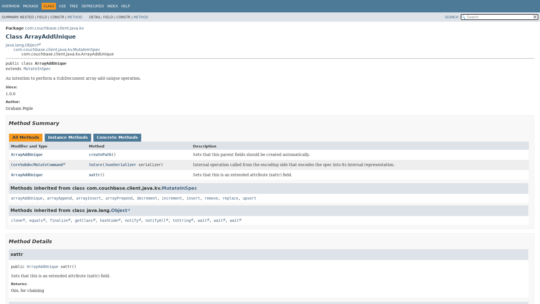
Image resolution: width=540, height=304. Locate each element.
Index (112, 6)
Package (31, 6)
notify (131, 220)
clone (16, 220)
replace (230, 198)
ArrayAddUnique (26, 154)
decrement (147, 198)
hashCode (109, 220)
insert (193, 198)
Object (119, 210)
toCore (95, 164)
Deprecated (93, 6)
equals (36, 220)
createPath (100, 154)
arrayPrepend (118, 198)
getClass (84, 220)
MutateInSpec (37, 68)
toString (182, 220)
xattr (94, 175)
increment (172, 198)
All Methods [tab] (25, 137)
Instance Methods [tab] (68, 137)
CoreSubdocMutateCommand (37, 164)
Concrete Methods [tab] (117, 137)
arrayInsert (88, 198)
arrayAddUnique (26, 198)
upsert (249, 198)
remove (211, 198)
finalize (59, 220)
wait (202, 220)
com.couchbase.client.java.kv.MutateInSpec (57, 49)
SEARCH (451, 17)
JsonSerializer (120, 164)
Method (75, 17)
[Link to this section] (63, 123)
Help (125, 6)
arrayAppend (59, 198)
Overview (11, 6)
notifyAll (155, 220)
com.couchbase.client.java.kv (54, 28)
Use (62, 6)
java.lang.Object (22, 45)
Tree (73, 6)
